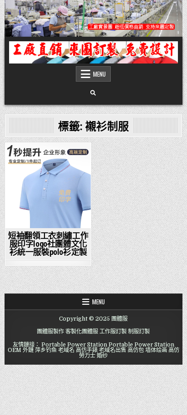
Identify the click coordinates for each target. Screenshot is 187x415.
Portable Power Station (74, 345)
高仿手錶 (87, 350)
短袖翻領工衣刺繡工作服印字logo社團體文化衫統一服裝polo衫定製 (48, 244)
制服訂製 (139, 331)
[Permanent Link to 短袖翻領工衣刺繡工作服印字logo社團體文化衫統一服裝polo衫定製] (48, 185)
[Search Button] (93, 93)
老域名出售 (112, 350)
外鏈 (28, 350)
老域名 (66, 350)
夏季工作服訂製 (48, 158)
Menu (99, 73)
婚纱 (102, 355)
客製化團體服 (81, 331)
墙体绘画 (156, 350)
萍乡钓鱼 (46, 350)
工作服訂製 (113, 331)
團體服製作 (50, 331)
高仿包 (136, 350)
